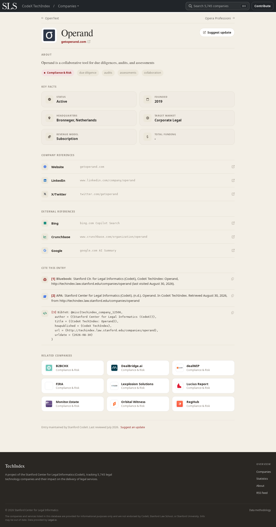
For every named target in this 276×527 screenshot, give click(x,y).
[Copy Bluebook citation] (232, 279)
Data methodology (260, 510)
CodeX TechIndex (36, 6)
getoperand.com (73, 42)
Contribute (262, 6)
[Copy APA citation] (232, 296)
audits (108, 72)
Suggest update (219, 32)
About (260, 486)
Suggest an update (133, 427)
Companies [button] (67, 6)
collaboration (152, 72)
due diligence (87, 72)
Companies (263, 472)
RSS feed (262, 493)
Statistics (262, 478)
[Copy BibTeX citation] (232, 312)
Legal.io (52, 519)
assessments (128, 72)
